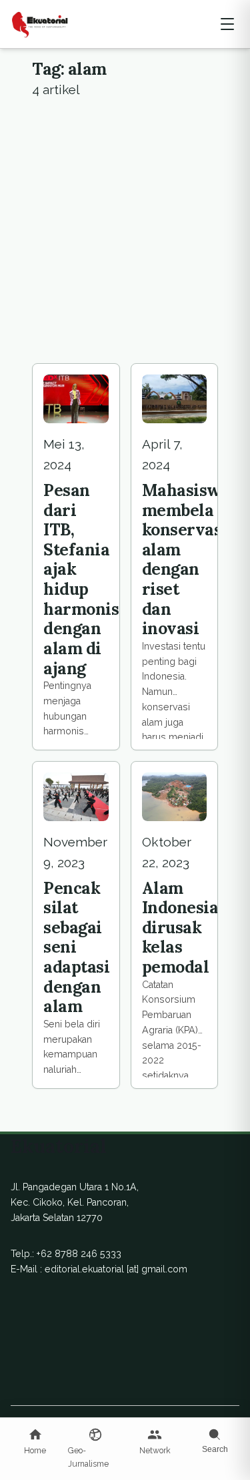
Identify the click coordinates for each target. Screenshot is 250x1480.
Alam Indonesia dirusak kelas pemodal (180, 927)
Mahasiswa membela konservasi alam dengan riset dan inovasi (186, 559)
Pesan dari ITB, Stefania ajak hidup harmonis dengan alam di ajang (81, 579)
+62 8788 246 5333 (79, 1253)
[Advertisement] (125, 231)
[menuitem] (35, 1442)
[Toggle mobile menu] (227, 24)
